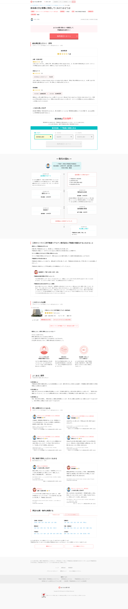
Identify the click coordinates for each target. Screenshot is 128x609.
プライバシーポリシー (52, 571)
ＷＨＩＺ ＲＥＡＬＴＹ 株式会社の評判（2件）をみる (84, 503)
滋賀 (68, 522)
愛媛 (87, 528)
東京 (51, 528)
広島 (75, 528)
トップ (57, 567)
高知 (91, 528)
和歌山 (84, 522)
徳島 (81, 528)
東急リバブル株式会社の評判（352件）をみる (52, 481)
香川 (84, 528)
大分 (78, 533)
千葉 (48, 528)
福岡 (65, 533)
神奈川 (54, 528)
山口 (78, 528)
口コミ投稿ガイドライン (78, 546)
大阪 (75, 522)
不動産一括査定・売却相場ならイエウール (48, 579)
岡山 (71, 528)
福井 (45, 533)
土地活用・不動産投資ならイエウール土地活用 (75, 581)
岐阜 (54, 533)
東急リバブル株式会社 (42, 466)
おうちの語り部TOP (34, 5)
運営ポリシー (49, 546)
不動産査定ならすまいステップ (82, 579)
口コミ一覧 (61, 5)
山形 (52, 522)
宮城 (46, 522)
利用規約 (70, 567)
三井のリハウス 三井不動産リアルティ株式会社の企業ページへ (64, 325)
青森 (39, 522)
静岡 (57, 533)
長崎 (71, 533)
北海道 (35, 522)
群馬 (41, 528)
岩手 (43, 522)
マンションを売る (72, 514)
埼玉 (45, 528)
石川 (41, 533)
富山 (38, 533)
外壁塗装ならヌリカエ (66, 579)
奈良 (81, 522)
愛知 (61, 533)
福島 (55, 522)
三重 (65, 522)
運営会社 (63, 567)
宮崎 (81, 533)
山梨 (48, 533)
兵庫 (78, 522)
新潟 (35, 533)
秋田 (49, 522)
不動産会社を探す (56, 514)
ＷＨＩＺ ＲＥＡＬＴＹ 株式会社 (79, 488)
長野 (51, 533)
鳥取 (65, 528)
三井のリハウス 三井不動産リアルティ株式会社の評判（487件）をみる (47, 429)
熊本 (75, 533)
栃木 (38, 528)
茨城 (35, 528)
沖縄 (88, 533)
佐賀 (68, 533)
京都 (71, 522)
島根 (68, 528)
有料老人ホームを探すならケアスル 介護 (51, 581)
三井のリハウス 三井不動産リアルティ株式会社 (49, 5)
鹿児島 (84, 533)
